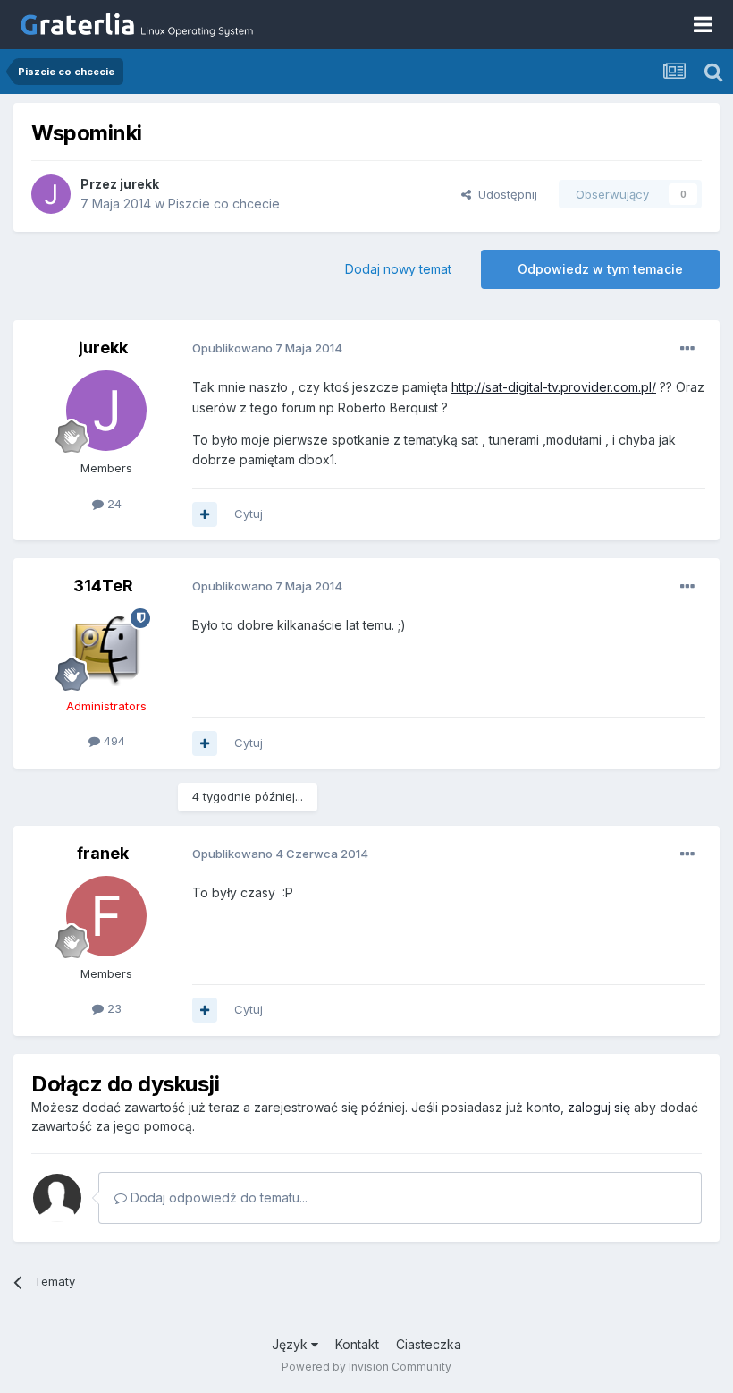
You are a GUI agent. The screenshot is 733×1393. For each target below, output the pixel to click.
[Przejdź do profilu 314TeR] (106, 648)
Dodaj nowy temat (398, 268)
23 (113, 1008)
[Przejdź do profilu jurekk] (51, 194)
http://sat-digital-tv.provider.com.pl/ (553, 387)
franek (103, 853)
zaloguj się (599, 1107)
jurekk (139, 183)
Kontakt (357, 1344)
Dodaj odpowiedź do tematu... (217, 1197)
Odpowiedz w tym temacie (600, 268)
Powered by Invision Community (366, 1366)
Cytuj (248, 513)
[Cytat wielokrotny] (204, 514)
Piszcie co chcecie (224, 203)
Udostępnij (504, 194)
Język (291, 1344)
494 (112, 741)
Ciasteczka (428, 1344)
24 (113, 504)
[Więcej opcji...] (687, 349)
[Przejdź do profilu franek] (106, 916)
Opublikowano (267, 348)
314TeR (103, 585)
